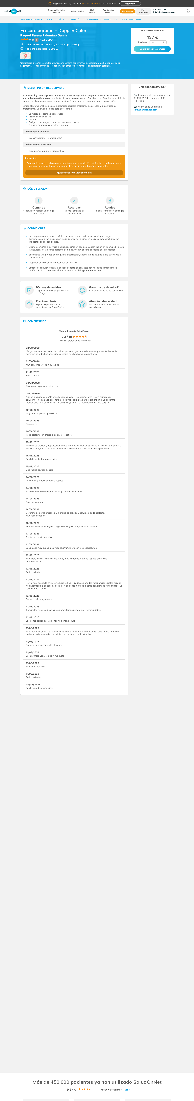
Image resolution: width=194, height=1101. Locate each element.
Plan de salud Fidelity (108, 11)
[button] (152, 42)
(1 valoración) (46, 40)
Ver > (127, 1089)
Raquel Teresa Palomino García (43, 35)
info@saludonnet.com (145, 109)
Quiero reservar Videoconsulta (74, 172)
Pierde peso (127, 11)
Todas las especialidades (30, 19)
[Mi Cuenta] (188, 11)
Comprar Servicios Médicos (56, 11)
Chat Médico (92, 11)
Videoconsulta (77, 11)
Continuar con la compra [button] (152, 49)
